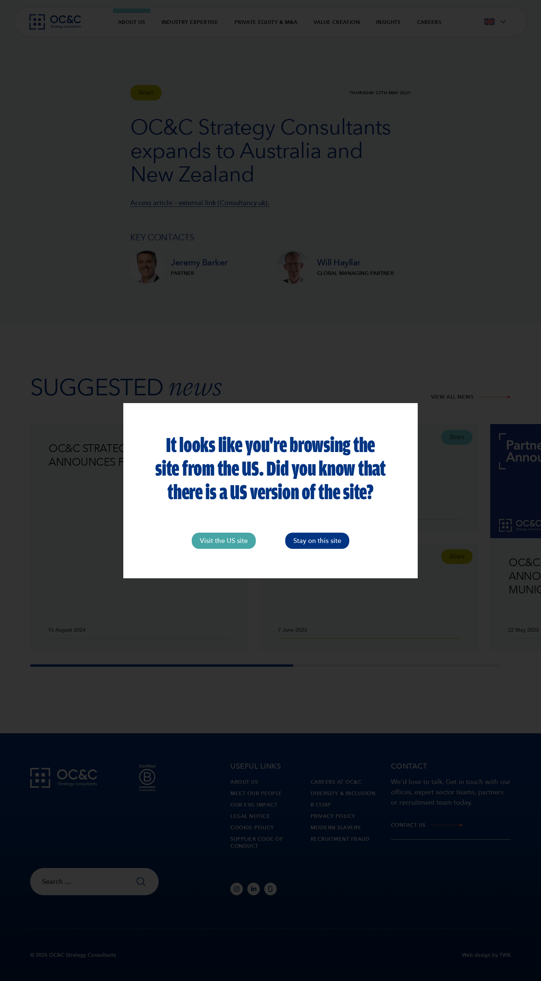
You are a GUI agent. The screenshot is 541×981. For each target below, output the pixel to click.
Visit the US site (224, 540)
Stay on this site (317, 540)
